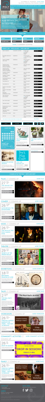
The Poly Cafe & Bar (36, 139)
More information (22, 16)
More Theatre (39, 246)
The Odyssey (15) (7, 185)
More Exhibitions (38, 269)
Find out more (19, 145)
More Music (40, 223)
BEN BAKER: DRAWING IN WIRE (7, 276)
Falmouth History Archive (7, 162)
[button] (0, 20)
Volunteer (17, 123)
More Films (40, 178)
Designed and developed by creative (10, 399)
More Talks (40, 291)
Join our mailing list (20, 162)
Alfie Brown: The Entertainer (8, 208)
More (36, 59)
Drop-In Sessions (7, 346)
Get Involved (30, 5)
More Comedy (39, 201)
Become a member (20, 169)
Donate (28, 123)
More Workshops (38, 314)
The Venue (18, 5)
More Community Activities (35, 336)
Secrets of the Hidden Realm (7, 253)
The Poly (5, 5)
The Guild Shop (24, 5)
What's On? (13, 5)
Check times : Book (5, 192)
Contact (39, 5)
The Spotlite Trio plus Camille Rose (8, 232)
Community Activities (25, 44)
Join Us (6, 123)
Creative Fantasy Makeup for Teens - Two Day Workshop (8, 323)
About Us (35, 5)
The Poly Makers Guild (21, 139)
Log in (12, 7)
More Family (40, 361)
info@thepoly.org (6, 388)
